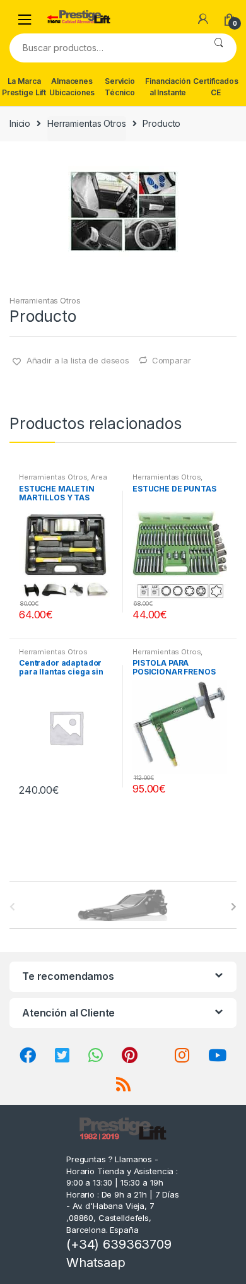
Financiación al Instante (167, 86)
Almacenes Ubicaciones (72, 86)
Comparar (171, 360)
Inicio (19, 123)
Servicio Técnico (120, 86)
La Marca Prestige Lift (24, 86)
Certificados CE (215, 86)
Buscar (219, 47)
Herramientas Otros (86, 123)
